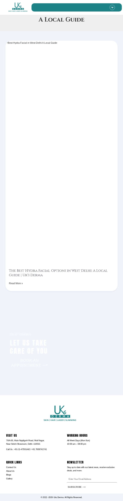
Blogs (8, 474)
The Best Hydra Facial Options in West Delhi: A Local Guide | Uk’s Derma (58, 273)
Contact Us (11, 467)
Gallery (9, 478)
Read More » (16, 283)
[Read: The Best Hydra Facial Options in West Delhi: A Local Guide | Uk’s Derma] (61, 153)
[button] (112, 7)
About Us (10, 471)
